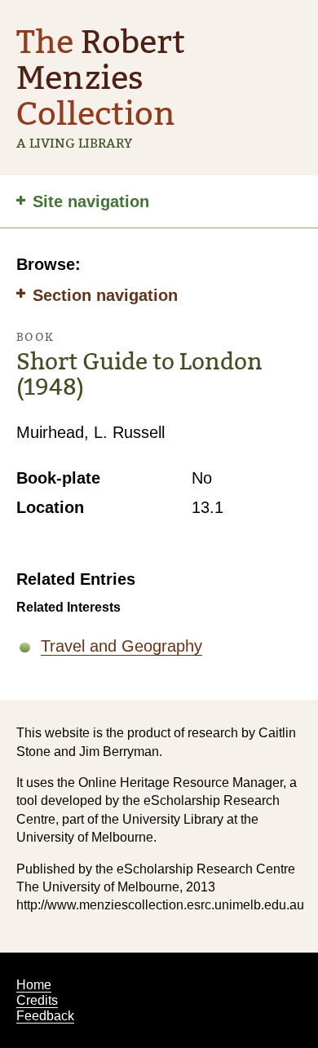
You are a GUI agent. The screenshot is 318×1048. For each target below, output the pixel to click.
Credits (37, 1000)
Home (33, 985)
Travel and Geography (121, 646)
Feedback (45, 1016)
